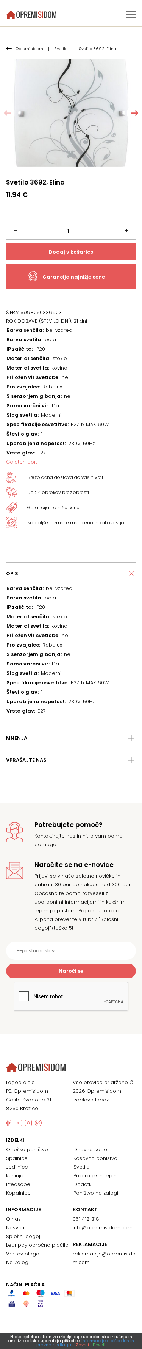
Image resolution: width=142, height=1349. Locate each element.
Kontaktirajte (49, 835)
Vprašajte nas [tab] (26, 760)
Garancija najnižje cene (73, 276)
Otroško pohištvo (27, 1149)
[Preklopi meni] (131, 14)
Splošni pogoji (23, 1236)
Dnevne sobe (90, 1149)
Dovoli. (99, 1345)
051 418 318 (86, 1219)
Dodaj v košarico (71, 252)
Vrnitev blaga (22, 1253)
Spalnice (17, 1158)
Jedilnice (17, 1166)
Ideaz (102, 1099)
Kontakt (85, 1210)
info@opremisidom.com (103, 1227)
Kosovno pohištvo (95, 1158)
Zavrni (82, 1345)
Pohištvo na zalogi (95, 1193)
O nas (13, 1219)
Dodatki (82, 1184)
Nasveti (15, 1227)
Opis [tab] (12, 573)
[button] (134, 113)
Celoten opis (22, 461)
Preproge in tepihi (95, 1175)
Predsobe (18, 1184)
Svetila (81, 1166)
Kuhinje (14, 1175)
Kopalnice (18, 1193)
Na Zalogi (18, 1262)
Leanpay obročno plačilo (37, 1245)
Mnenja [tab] (16, 738)
